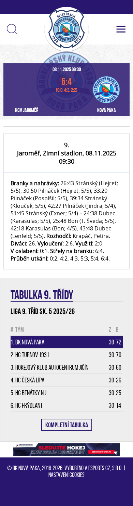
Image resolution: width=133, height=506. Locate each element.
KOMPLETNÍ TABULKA (66, 425)
